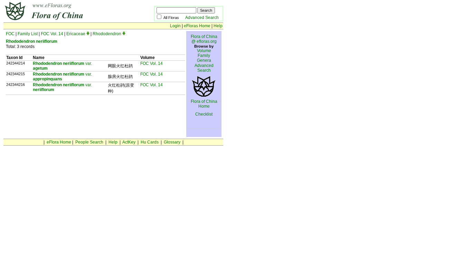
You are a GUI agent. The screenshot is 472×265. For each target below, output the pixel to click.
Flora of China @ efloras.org (204, 39)
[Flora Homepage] (68, 20)
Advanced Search (202, 17)
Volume (204, 50)
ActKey (128, 142)
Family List (28, 33)
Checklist (204, 114)
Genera (204, 60)
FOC (10, 33)
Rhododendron (107, 33)
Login (175, 25)
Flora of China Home (204, 104)
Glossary (172, 142)
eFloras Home (197, 25)
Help (218, 25)
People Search (89, 142)
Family (204, 55)
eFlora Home (59, 142)
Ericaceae (75, 33)
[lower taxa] (87, 33)
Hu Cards (150, 142)
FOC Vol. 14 (52, 33)
